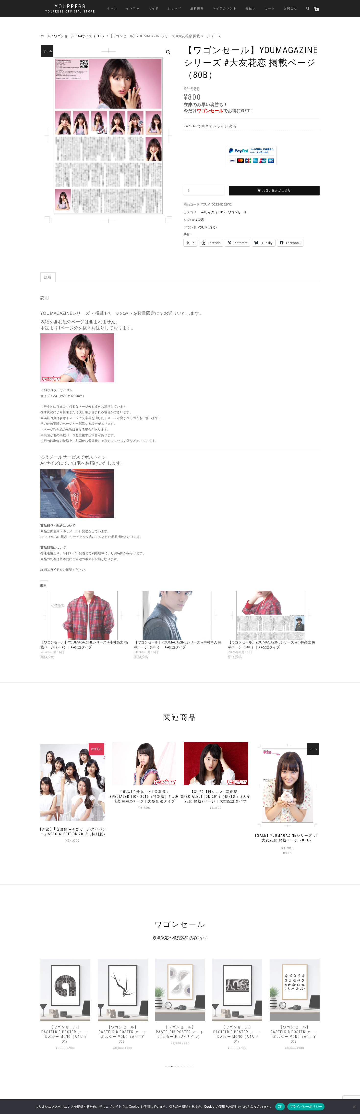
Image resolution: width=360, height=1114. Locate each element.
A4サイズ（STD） (92, 36)
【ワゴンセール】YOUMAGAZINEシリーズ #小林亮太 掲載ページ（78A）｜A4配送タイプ (84, 644)
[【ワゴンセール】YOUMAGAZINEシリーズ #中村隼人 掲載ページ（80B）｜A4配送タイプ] (178, 615)
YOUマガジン (207, 227)
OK (280, 1106)
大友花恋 (198, 220)
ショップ (174, 8)
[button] (168, 52)
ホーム (112, 8)
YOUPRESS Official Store (70, 11)
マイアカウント (225, 8)
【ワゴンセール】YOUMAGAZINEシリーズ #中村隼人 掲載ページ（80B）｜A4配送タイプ (178, 644)
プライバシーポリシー (306, 1106)
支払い (251, 8)
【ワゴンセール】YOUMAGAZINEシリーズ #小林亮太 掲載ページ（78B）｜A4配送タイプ (271, 644)
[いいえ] (353, 1106)
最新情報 (197, 8)
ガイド (154, 8)
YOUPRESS (70, 7)
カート (270, 8)
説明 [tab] (48, 277)
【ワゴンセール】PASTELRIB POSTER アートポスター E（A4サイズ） (180, 1032)
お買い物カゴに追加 (276, 190)
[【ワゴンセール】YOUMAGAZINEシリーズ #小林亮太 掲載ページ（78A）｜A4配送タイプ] (84, 615)
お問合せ (291, 8)
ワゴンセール (64, 36)
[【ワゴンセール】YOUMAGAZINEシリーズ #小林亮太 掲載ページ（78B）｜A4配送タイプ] (272, 615)
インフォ (133, 8)
